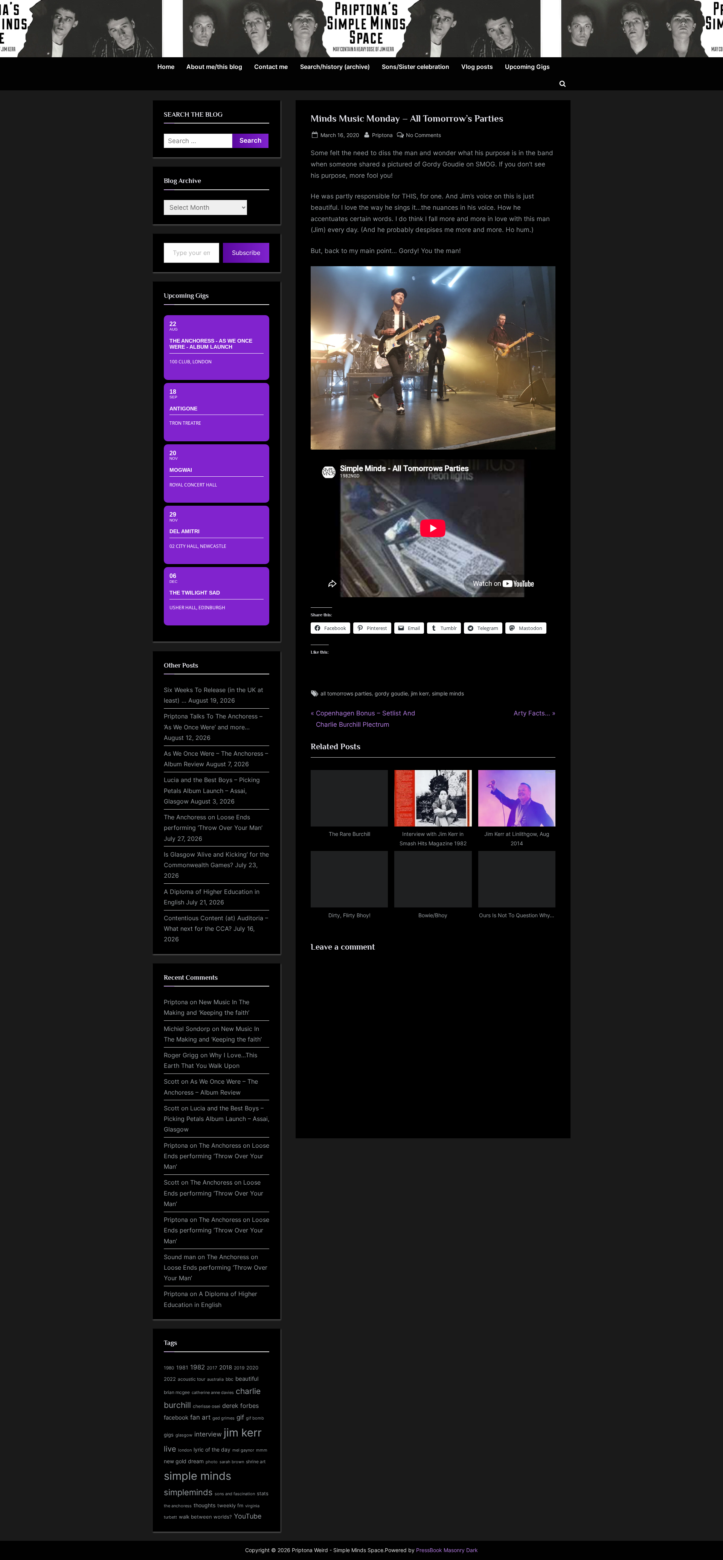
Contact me (271, 66)
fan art (200, 1417)
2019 (239, 1368)
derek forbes (240, 1405)
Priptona (382, 134)
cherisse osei (206, 1406)
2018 (225, 1367)
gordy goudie (391, 693)
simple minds (448, 693)
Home (165, 66)
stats (262, 1493)
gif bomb (255, 1418)
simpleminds (188, 1492)
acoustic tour (191, 1379)
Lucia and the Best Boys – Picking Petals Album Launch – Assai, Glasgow (212, 790)
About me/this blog (214, 66)
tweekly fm (230, 1505)
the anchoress (178, 1505)
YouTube (247, 1516)
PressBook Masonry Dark (447, 1550)
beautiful (247, 1378)
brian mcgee (177, 1392)
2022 (170, 1379)
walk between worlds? (205, 1517)
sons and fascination (235, 1493)
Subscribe (246, 252)
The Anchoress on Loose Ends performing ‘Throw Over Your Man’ (216, 1156)
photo (212, 1461)
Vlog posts (477, 66)
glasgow (183, 1435)
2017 (212, 1368)
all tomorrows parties (346, 693)
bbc (229, 1379)
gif (240, 1417)
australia (215, 1379)
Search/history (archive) (335, 66)
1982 (197, 1367)
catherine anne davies (213, 1392)
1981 (182, 1367)
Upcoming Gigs (527, 66)
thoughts (204, 1505)
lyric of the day (212, 1449)
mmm (261, 1450)
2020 (252, 1368)
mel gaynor (243, 1450)
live (170, 1448)
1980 (169, 1368)
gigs (169, 1435)
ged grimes (223, 1418)
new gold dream (184, 1461)
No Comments (423, 135)
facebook (176, 1417)
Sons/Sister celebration (415, 66)
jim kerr (420, 693)
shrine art (255, 1461)
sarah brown (232, 1461)
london (185, 1450)
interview (208, 1434)
